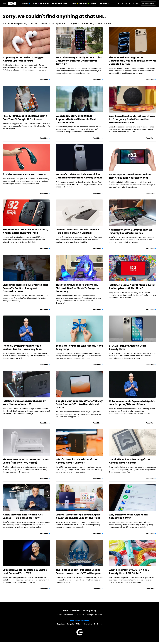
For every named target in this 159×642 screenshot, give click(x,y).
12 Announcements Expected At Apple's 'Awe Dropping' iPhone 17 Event (132, 403)
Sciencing (88, 624)
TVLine (78, 624)
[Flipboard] (130, 3)
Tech (34, 3)
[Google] (133, 3)
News (25, 3)
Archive (76, 610)
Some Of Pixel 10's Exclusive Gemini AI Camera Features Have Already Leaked (79, 176)
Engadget (60, 624)
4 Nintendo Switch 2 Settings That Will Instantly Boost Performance (131, 231)
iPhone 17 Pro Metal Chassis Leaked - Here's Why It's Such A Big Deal (77, 231)
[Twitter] (122, 3)
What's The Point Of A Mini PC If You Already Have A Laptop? (76, 461)
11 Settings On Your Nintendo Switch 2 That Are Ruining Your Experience (130, 176)
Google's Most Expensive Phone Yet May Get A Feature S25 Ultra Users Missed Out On (79, 404)
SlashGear (98, 624)
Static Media (68, 615)
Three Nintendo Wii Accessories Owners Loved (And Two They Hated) (26, 461)
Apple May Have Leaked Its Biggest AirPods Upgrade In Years (23, 59)
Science (44, 3)
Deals (93, 3)
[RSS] (137, 3)
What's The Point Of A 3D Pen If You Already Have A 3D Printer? (129, 571)
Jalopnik (70, 624)
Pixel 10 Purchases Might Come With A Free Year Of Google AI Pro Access (25, 117)
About (66, 610)
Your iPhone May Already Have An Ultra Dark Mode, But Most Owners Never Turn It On (79, 60)
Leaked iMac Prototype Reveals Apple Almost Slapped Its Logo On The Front (78, 516)
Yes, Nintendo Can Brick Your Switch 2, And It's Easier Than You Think (25, 231)
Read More (44, 80)
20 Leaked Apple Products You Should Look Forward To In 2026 (25, 571)
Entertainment (60, 3)
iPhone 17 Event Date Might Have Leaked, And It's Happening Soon (22, 347)
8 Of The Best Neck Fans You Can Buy (24, 174)
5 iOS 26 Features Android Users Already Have (127, 347)
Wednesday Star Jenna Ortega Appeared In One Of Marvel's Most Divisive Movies (76, 119)
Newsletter (149, 3)
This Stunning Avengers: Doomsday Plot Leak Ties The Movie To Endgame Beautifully (77, 288)
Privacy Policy (89, 610)
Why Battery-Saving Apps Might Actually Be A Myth (128, 516)
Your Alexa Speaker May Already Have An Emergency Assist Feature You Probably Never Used (132, 119)
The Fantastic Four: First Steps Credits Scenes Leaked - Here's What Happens (78, 571)
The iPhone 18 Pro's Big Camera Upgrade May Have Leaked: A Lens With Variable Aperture (132, 60)
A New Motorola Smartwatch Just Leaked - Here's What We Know (22, 516)
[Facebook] (119, 3)
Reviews (104, 3)
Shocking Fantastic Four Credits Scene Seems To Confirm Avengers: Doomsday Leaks (25, 288)
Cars (73, 3)
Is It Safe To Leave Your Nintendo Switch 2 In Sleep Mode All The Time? (132, 286)
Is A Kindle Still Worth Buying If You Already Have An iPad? (129, 461)
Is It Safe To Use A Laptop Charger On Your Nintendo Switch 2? (24, 402)
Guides (83, 3)
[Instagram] (126, 3)
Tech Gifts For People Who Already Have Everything (79, 347)
